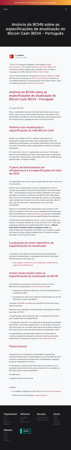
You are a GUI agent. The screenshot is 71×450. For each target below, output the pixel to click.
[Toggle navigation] (66, 9)
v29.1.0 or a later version (47, 3)
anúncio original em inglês (50, 76)
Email (5, 435)
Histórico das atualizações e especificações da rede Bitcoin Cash (31, 129)
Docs (22, 419)
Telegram (57, 422)
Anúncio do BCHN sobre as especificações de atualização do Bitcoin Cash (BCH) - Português (32, 95)
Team (5, 417)
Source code (24, 422)
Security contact (42, 419)
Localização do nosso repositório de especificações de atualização (31, 244)
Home (5, 9)
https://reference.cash (46, 338)
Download (23, 417)
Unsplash (57, 391)
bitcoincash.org (37, 214)
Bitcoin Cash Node (40, 67)
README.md (23, 303)
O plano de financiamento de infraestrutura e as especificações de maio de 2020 (35, 170)
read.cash (57, 424)
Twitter (56, 419)
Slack (55, 417)
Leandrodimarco (41, 395)
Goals (6, 419)
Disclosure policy (43, 417)
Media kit (7, 424)
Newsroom (7, 422)
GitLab (6, 433)
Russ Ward (47, 391)
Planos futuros (18, 346)
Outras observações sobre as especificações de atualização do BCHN (33, 274)
